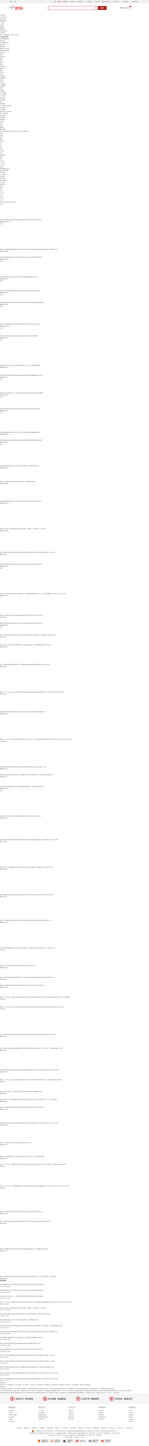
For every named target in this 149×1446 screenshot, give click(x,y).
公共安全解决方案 (122, 1390)
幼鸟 (1, 123)
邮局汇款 (71, 1417)
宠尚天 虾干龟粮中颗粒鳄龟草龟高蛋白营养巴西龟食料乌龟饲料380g (20, 290)
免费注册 (65, 1)
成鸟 (1, 125)
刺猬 (1, 88)
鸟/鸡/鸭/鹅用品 (4, 39)
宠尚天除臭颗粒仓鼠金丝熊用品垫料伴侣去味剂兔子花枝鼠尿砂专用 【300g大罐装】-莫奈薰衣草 (28, 1276)
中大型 (2, 198)
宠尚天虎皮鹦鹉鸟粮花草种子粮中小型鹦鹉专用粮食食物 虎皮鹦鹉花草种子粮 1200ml (25, 664)
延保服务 (131, 1415)
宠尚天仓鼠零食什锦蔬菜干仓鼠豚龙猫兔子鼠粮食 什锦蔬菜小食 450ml (20, 816)
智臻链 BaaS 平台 (57, 1390)
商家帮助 (49, 1428)
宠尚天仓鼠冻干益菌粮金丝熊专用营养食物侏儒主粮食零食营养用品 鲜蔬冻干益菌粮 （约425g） (28, 552)
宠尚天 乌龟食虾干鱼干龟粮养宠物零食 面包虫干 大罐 (15, 1143)
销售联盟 (80, 1428)
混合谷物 (2, 172)
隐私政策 (104, 1428)
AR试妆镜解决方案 (17, 1392)
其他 (1, 80)
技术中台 (66, 1390)
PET (1, 149)
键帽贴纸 (2, 29)
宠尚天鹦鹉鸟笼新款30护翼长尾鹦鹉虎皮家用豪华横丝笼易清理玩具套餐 (21, 440)
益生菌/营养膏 (4, 170)
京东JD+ (131, 1421)
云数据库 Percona (26, 1390)
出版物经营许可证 (61, 1433)
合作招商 (42, 1428)
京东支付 (76, 1437)
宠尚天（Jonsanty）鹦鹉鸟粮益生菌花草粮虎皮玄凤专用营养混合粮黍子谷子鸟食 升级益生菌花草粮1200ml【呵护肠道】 (35, 997)
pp (1, 143)
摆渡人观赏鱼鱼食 (85, 1385)
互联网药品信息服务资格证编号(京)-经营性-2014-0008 (83, 1431)
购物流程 (11, 1410)
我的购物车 (126, 8)
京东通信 (131, 1419)
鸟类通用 (2, 115)
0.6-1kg (2, 163)
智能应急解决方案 (108, 1390)
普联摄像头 (3, 21)
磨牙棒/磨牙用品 (4, 168)
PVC (1, 153)
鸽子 (1, 102)
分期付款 (71, 1415)
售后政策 (101, 1410)
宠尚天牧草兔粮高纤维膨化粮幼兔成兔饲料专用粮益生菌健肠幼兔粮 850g (21, 375)
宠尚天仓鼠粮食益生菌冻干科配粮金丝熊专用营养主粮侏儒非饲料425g (20, 220)
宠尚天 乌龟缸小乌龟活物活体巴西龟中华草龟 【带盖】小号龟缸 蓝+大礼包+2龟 (23, 529)
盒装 (1, 60)
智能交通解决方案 (7, 1392)
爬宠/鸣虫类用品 (4, 48)
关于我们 (18, 1428)
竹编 (1, 135)
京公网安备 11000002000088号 (43, 1431)
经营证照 (98, 1435)
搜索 (102, 8)
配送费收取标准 (43, 1417)
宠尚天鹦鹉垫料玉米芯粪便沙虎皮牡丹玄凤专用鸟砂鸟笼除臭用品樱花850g (22, 302)
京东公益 (111, 1428)
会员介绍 (11, 1412)
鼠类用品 (2, 44)
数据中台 (63, 1392)
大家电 (10, 1419)
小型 (1, 194)
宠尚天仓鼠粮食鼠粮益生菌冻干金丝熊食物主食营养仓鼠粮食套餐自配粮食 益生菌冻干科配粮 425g (28, 249)
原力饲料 (26, 1385)
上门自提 (41, 1410)
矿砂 (1, 147)
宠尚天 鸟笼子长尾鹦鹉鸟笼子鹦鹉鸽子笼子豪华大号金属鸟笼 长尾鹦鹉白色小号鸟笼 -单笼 (26, 867)
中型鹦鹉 (2, 78)
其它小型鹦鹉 (4, 113)
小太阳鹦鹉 (3, 94)
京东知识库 (3, 17)
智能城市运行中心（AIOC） (104, 1392)
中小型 (2, 192)
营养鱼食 (39, 1385)
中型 (1, 196)
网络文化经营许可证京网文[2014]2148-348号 (81, 1433)
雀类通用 (2, 76)
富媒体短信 (32, 1392)
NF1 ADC (34, 1390)
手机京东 (106, 1)
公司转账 (71, 1419)
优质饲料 (61, 1385)
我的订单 (72, 1)
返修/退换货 (101, 1417)
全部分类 (2, 15)
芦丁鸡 (2, 82)
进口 (1, 190)
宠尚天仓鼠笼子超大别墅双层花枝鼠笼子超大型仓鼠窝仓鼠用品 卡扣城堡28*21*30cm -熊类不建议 (28, 1099)
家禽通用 (2, 104)
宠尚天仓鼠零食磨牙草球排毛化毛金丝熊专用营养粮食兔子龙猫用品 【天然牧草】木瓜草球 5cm (28, 635)
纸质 (1, 139)
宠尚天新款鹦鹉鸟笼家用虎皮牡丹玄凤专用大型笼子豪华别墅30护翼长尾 (21, 564)
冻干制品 (2, 178)
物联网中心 (82, 1392)
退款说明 (101, 1415)
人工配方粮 (3, 174)
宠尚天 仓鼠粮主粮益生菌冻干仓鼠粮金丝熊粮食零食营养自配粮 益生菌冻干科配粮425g (25, 920)
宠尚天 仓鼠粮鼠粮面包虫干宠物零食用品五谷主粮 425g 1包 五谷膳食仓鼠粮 (22, 1156)
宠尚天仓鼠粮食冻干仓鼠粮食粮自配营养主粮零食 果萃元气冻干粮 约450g (21, 615)
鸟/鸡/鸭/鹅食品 (4, 43)
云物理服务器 (48, 1390)
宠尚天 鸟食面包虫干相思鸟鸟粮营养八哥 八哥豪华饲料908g (17, 481)
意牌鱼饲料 (10, 1385)
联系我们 (26, 1428)
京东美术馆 (3, 31)
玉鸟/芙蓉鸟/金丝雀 (5, 105)
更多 (1, 54)
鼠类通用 (2, 100)
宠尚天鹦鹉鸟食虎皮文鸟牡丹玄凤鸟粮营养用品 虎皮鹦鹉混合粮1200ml (20, 501)
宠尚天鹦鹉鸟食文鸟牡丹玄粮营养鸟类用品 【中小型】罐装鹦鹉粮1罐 (20, 365)
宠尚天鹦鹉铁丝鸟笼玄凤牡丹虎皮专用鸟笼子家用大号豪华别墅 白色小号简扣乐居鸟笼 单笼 (26, 895)
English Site (120, 1428)
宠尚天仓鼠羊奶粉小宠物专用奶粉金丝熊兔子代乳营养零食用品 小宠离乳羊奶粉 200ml (25, 1221)
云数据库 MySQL (91, 1392)
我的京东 (80, 1)
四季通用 (2, 155)
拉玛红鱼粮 (54, 1385)
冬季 (1, 159)
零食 (1, 186)
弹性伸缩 (89, 1390)
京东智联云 (116, 1392)
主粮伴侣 (2, 176)
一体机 (2, 23)
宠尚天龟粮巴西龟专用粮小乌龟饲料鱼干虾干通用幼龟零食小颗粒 (19, 336)
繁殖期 (2, 127)
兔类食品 (2, 46)
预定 (77, 1392)
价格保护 (101, 1412)
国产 (1, 188)
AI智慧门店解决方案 (80, 1390)
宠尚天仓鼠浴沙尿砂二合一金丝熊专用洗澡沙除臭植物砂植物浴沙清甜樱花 (21, 393)
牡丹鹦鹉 (2, 92)
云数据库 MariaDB (97, 1390)
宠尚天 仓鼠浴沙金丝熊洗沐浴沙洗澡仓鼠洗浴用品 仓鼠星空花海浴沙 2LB (21, 1211)
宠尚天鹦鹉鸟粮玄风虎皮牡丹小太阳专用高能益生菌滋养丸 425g (18, 277)
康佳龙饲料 (18, 1385)
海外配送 (41, 1419)
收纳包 (2, 25)
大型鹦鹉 (2, 86)
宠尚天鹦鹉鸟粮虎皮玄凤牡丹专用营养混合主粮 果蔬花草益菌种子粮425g (21, 257)
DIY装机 (130, 1412)
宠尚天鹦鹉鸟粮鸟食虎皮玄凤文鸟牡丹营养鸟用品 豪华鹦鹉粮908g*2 (20, 432)
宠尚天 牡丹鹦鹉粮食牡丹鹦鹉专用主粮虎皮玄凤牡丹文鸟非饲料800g (20, 324)
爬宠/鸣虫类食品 (4, 50)
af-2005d (2, 1385)
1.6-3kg (2, 165)
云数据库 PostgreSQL (54, 1392)
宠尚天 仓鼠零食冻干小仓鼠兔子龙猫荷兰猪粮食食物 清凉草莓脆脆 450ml (21, 1091)
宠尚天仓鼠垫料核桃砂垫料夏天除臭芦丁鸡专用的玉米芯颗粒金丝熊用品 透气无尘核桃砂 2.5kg (27, 977)
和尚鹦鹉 (2, 117)
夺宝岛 (130, 1410)
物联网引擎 (40, 1390)
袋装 (1, 64)
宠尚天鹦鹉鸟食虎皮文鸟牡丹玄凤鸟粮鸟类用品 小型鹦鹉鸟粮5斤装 (19, 466)
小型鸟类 (2, 96)
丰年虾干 (32, 1385)
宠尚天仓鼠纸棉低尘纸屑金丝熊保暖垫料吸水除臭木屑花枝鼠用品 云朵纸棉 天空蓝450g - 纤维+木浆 (29, 1123)
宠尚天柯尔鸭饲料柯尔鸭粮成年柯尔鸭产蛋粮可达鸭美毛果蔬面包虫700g (21, 623)
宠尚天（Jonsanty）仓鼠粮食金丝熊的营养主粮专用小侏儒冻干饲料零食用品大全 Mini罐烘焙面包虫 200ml (31, 1080)
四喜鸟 (2, 90)
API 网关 (26, 1392)
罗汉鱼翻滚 (74, 1385)
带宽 (115, 1390)
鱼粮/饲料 (7, 35)
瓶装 (1, 62)
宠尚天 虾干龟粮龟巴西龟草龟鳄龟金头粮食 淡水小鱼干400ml (18, 965)
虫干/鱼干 (3, 182)
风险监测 (96, 1428)
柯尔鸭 (2, 72)
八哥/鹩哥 (3, 109)
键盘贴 (2, 27)
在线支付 (71, 1412)
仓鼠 (1, 74)
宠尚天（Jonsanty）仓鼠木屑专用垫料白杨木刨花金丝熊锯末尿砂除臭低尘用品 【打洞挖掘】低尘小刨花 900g (32, 692)
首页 (1, 35)
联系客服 (11, 1421)
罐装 (1, 58)
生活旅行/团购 (13, 1415)
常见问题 (11, 1417)
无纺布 (2, 141)
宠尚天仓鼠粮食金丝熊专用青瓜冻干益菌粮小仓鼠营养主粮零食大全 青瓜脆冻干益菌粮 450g (26, 775)
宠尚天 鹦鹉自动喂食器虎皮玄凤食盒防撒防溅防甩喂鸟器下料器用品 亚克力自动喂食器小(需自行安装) (29, 1070)
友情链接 (73, 1428)
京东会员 (89, 1)
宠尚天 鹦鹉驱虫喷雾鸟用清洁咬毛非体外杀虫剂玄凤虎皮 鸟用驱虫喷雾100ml (22, 712)
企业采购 (97, 1)
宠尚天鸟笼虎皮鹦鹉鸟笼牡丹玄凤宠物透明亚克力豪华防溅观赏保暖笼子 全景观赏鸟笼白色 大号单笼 (29, 839)
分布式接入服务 (15, 1390)
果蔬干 (2, 166)
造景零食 (2, 184)
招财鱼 (68, 1385)
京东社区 (88, 1428)
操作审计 (71, 1390)
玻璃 (1, 137)
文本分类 (2, 1390)
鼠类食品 (2, 41)
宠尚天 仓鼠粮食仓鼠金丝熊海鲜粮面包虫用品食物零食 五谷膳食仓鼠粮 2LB (22, 1107)
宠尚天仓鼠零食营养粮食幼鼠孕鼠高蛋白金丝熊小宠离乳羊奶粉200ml (20, 409)
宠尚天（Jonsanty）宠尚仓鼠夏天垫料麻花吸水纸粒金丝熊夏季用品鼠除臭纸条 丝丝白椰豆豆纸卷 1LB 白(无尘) (32, 1007)
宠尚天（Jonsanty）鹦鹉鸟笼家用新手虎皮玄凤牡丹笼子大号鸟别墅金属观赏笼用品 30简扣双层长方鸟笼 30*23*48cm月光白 (36, 739)
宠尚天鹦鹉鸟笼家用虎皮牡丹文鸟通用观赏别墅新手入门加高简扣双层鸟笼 (21, 786)
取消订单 (101, 1419)
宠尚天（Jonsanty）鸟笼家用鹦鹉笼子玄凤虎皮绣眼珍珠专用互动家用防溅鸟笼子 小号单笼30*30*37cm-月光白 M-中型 (34, 1186)
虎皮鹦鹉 (2, 107)
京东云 (83, 1437)
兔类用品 (2, 52)
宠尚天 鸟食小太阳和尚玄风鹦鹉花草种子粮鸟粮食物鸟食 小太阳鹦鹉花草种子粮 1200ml (25, 645)
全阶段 (2, 121)
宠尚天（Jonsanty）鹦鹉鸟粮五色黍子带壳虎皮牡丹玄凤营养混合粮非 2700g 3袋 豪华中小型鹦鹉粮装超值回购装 (33, 1164)
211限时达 (42, 1412)
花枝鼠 (2, 68)
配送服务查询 (42, 1415)
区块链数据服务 (71, 1392)
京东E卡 (130, 1417)
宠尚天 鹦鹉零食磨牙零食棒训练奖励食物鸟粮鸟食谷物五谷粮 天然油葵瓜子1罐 (23, 767)
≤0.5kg (2, 161)
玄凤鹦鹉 (2, 84)
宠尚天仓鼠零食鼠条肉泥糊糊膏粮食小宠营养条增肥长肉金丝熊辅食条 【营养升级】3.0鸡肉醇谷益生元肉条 (31, 1048)
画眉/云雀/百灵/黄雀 (5, 111)
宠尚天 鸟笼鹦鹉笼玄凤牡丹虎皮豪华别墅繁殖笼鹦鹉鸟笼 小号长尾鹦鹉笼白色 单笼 (24, 1249)
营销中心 (57, 1428)
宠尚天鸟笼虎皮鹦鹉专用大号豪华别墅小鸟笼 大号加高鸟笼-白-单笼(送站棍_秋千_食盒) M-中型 (27, 948)
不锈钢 (2, 151)
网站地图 (8, 1390)
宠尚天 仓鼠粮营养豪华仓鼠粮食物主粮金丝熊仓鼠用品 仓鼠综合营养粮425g (22, 985)
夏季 (1, 157)
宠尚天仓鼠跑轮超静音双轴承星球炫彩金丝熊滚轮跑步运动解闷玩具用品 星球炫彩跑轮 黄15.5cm (28, 1034)
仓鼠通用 (2, 98)
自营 (1, 224)
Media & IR (129, 1428)
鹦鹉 (1, 70)
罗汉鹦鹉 (46, 1385)
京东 (23, 8)
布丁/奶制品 (3, 180)
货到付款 (71, 1410)
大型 (1, 200)
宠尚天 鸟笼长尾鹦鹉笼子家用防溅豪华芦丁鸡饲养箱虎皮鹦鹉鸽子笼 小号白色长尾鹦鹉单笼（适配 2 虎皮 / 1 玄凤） (33, 593)
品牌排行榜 (3, 19)
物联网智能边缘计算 (42, 1392)
